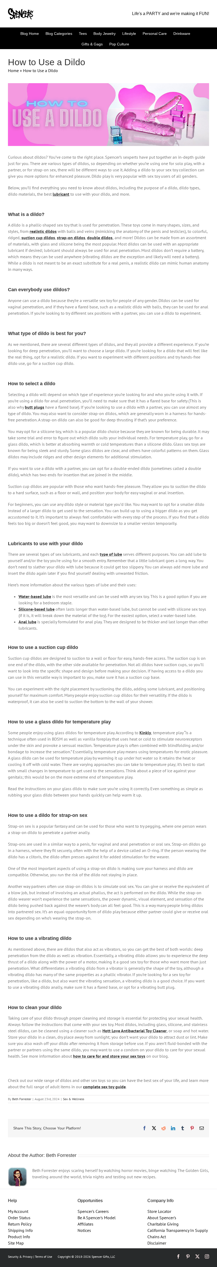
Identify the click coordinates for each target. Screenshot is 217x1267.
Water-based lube (35, 596)
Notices (84, 1230)
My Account (18, 1211)
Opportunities (90, 1200)
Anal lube (27, 621)
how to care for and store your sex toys (109, 1056)
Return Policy (19, 1224)
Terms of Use (43, 1257)
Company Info (160, 1200)
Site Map (16, 1243)
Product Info (19, 1236)
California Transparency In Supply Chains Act (177, 1233)
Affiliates (85, 1224)
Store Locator (159, 1211)
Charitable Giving (163, 1224)
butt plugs (34, 407)
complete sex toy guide (104, 1086)
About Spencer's (161, 1217)
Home (13, 70)
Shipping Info (20, 1230)
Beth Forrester (21, 1099)
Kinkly (145, 732)
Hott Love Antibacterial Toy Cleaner (134, 1030)
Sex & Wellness (73, 1099)
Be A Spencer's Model (97, 1217)
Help (12, 1200)
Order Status (19, 1217)
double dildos (99, 237)
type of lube (111, 554)
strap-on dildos (71, 237)
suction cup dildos (38, 237)
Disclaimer (156, 1243)
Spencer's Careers (93, 1211)
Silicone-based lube (37, 609)
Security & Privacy (20, 1257)
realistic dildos (43, 231)
